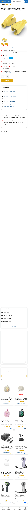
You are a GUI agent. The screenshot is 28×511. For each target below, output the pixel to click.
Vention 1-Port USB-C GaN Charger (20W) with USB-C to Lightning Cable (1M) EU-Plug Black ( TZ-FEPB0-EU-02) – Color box (7, 448)
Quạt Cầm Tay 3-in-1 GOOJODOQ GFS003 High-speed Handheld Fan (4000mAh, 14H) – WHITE (20, 497)
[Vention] (11, 58)
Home (14, 509)
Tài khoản (8, 509)
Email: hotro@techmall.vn (8, 106)
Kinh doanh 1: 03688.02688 (9, 91)
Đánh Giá (3, 12)
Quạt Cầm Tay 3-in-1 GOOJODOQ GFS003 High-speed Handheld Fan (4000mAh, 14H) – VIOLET (20, 472)
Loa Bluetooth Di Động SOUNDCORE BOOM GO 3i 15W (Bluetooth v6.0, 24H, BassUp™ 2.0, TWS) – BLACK (21, 423)
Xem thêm (13, 362)
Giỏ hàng (19, 509)
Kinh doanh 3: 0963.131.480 (9, 96)
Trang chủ (3, 4)
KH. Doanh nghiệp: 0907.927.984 (10, 104)
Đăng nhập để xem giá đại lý (7, 47)
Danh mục (3, 509)
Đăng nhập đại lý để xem (8, 72)
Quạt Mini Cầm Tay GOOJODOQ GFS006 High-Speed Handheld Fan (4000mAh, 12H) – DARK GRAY (6, 497)
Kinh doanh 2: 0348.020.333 (9, 94)
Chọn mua (6, 80)
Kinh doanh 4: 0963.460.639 (9, 99)
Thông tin (25, 509)
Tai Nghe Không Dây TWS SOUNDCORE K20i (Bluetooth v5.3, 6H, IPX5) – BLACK (21, 447)
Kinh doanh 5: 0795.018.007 (9, 101)
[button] (9, 1)
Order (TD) (8, 4)
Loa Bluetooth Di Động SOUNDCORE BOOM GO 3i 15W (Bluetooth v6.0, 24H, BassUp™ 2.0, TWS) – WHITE (7, 398)
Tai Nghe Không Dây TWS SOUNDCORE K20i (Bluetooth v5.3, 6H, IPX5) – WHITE (7, 472)
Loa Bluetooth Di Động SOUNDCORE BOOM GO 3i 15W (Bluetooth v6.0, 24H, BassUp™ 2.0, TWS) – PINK (6, 423)
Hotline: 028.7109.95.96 (8, 89)
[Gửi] (23, 1)
